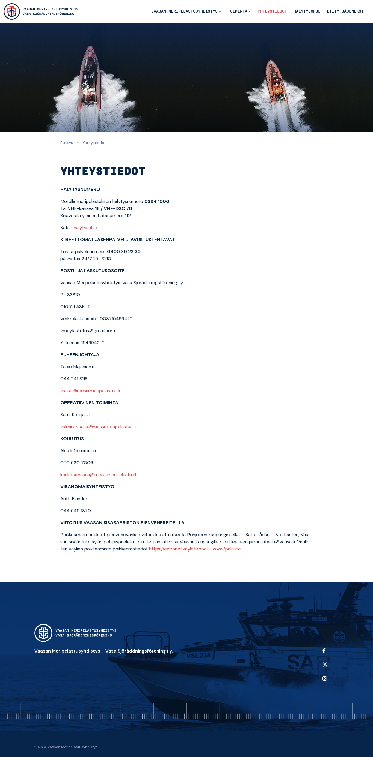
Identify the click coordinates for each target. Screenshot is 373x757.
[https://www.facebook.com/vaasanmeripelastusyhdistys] (329, 654)
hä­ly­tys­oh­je (85, 228)
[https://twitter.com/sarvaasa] (329, 668)
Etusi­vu (66, 142)
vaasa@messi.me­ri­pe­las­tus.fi (90, 391)
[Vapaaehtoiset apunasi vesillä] (41, 11)
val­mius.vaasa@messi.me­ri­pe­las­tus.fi (98, 427)
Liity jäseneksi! (346, 11)
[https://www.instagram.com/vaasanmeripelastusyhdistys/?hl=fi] (329, 682)
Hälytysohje (307, 11)
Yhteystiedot (272, 11)
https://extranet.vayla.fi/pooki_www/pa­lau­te (195, 549)
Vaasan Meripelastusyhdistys (184, 11)
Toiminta (237, 11)
